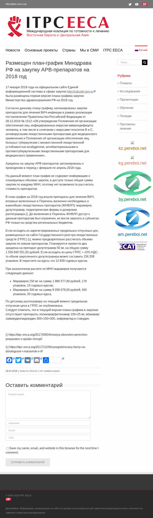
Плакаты (126, 83)
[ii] (29, 239)
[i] (27, 214)
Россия (33, 371)
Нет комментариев (50, 371)
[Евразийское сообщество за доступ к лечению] (132, 247)
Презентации (129, 99)
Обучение (126, 107)
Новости (24, 371)
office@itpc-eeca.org (16, 4)
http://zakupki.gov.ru (80, 91)
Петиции (126, 116)
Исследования (130, 91)
